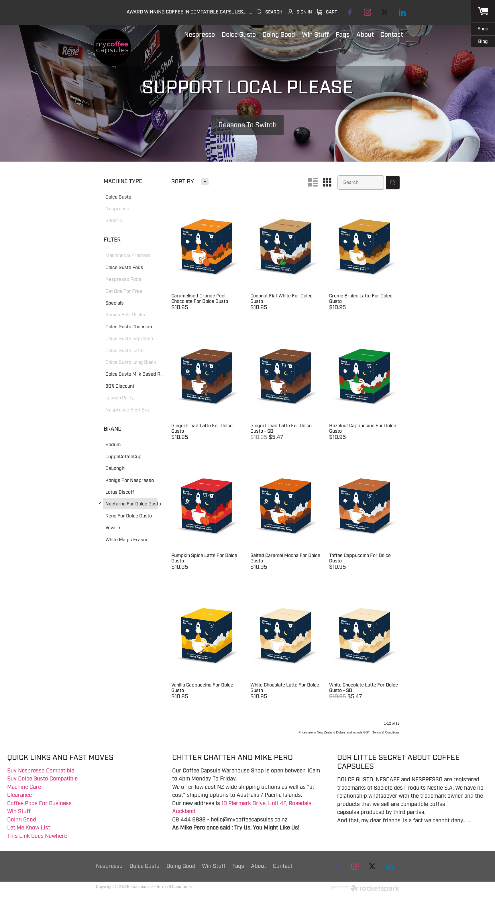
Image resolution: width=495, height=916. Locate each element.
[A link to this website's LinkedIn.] (402, 12)
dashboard (143, 886)
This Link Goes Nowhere (37, 836)
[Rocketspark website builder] (365, 889)
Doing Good (21, 819)
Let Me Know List (28, 827)
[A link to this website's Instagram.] (367, 12)
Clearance (19, 795)
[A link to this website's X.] (385, 12)
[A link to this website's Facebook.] (350, 12)
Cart (331, 12)
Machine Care (24, 787)
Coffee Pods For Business (39, 803)
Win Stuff (19, 811)
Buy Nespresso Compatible (40, 770)
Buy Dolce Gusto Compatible (42, 778)
